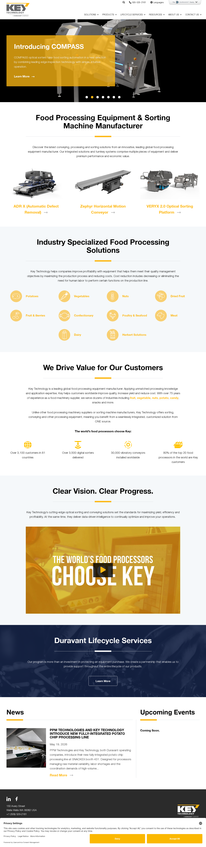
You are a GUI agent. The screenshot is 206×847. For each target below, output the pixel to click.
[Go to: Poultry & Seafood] (113, 315)
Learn (22, 76)
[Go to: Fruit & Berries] (16, 315)
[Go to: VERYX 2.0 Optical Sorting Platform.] (170, 182)
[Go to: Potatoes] (16, 296)
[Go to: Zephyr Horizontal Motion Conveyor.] (103, 182)
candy (174, 397)
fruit (132, 397)
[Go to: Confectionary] (64, 315)
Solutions (90, 14)
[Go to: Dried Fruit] (161, 296)
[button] (87, 97)
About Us (173, 14)
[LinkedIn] (8, 799)
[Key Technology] (18, 9)
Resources (155, 14)
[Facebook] (16, 799)
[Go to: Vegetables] (64, 296)
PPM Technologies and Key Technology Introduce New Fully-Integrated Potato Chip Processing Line (87, 733)
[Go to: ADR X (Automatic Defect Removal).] (36, 182)
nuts (155, 397)
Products (108, 14)
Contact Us (192, 14)
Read (58, 775)
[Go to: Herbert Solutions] (113, 335)
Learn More (103, 681)
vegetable (144, 397)
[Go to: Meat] (161, 315)
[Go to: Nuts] (113, 296)
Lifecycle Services (131, 14)
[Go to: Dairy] (64, 335)
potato (164, 397)
